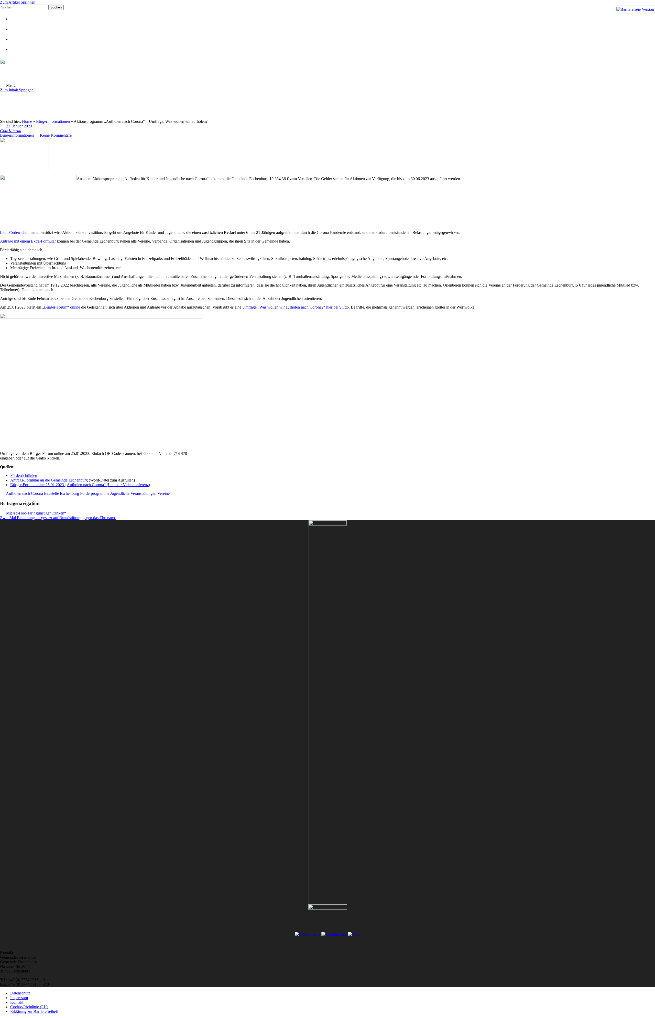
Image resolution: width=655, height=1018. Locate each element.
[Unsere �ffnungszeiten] (16, 49)
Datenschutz (20, 993)
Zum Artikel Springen (17, 2)
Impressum (19, 997)
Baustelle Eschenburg (61, 493)
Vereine (163, 493)
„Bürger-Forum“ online (61, 307)
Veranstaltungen (143, 493)
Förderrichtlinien (23, 475)
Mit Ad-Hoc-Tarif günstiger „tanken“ (35, 513)
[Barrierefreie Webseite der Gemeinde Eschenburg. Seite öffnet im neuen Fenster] (635, 9)
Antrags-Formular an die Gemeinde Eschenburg (49, 480)
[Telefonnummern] (16, 39)
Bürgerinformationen (17, 135)
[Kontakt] (16, 29)
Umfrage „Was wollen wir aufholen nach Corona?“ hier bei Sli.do (295, 307)
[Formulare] (16, 19)
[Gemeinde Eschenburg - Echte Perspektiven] (327, 71)
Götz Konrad (10, 130)
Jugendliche (119, 493)
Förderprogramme (94, 493)
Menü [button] (10, 85)
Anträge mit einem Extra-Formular (28, 241)
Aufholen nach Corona (24, 493)
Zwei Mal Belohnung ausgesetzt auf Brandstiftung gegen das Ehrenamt (58, 518)
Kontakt (16, 1002)
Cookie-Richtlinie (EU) (29, 1007)
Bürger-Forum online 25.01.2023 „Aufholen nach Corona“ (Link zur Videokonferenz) (80, 485)
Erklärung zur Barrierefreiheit (34, 1011)
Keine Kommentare (56, 135)
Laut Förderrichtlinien (17, 232)
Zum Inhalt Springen (17, 90)
